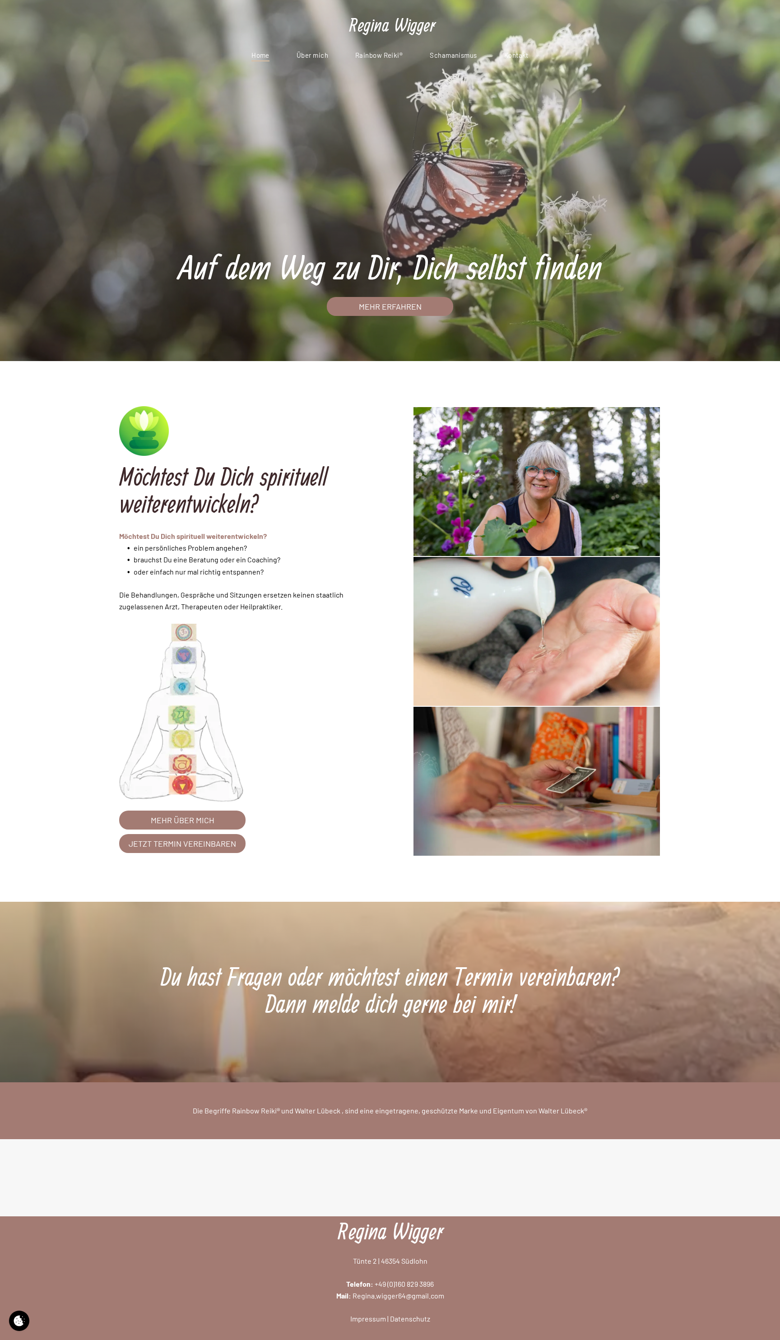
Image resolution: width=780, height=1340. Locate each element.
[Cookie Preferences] (19, 1321)
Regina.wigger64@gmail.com (398, 1295)
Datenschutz (410, 1318)
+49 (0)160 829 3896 (404, 1284)
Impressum (368, 1318)
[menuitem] (260, 55)
